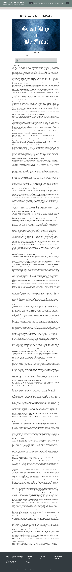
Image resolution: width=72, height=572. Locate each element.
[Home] (13, 3)
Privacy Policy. (46, 569)
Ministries (28, 560)
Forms (41, 560)
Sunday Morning (43, 55)
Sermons (8, 7)
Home (3, 7)
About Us (28, 558)
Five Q (54, 569)
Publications (42, 558)
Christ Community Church (29, 569)
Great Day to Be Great (32, 55)
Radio (27, 561)
